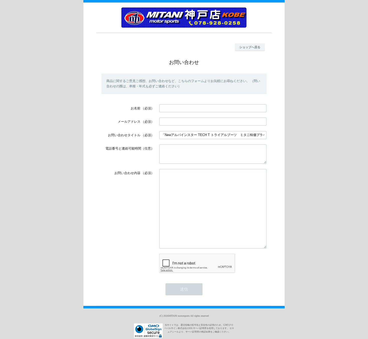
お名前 (135, 108)
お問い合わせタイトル (124, 135)
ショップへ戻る (249, 47)
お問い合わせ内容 (127, 173)
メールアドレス (129, 121)
